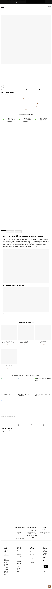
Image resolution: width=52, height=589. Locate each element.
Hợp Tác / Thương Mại (32, 559)
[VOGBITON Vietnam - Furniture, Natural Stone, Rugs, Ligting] (2, 6)
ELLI (14, 285)
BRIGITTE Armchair (9, 366)
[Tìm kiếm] (44, 6)
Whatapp (13, 106)
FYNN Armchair (43, 342)
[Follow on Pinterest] (45, 582)
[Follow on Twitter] (45, 580)
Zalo (13, 103)
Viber (38, 103)
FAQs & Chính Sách (19, 570)
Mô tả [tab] (3, 231)
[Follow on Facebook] (45, 576)
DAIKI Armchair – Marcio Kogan (8, 342)
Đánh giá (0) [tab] (10, 231)
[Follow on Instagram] (45, 578)
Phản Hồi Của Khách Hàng (6, 573)
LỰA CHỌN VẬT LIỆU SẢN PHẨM (26, 114)
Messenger (38, 106)
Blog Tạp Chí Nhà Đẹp (6, 564)
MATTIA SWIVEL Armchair (26, 342)
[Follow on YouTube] (45, 584)
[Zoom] (2, 86)
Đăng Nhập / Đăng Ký (32, 553)
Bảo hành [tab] (18, 231)
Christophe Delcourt (35, 236)
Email (26, 109)
